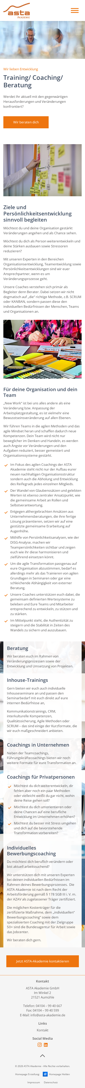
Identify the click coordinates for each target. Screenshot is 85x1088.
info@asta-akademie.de (47, 1015)
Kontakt (42, 1030)
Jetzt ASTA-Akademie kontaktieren (42, 961)
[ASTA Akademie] (16, 10)
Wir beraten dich (26, 122)
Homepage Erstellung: (42, 1074)
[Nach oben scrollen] (42, 1055)
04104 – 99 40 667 (49, 1006)
